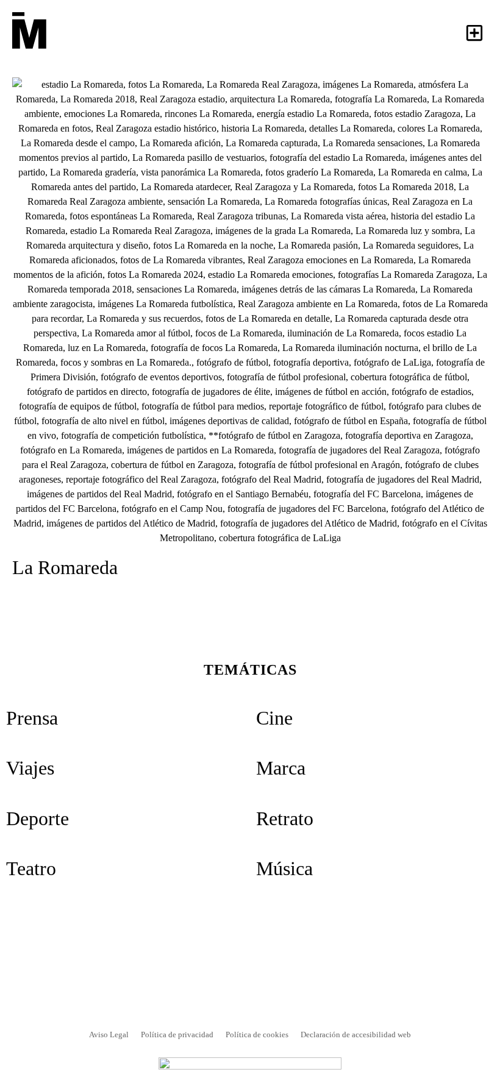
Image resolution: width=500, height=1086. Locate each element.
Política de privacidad (177, 1034)
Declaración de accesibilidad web (356, 1034)
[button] (474, 32)
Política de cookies (257, 1034)
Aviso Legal (109, 1034)
